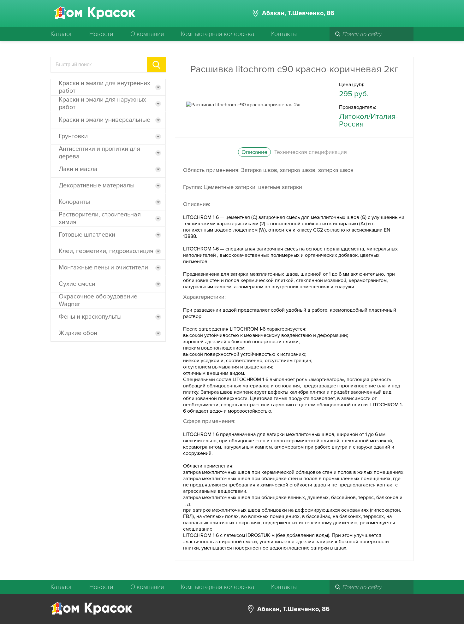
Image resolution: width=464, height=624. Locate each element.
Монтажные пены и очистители (103, 267)
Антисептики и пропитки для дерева (99, 152)
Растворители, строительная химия (100, 218)
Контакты (284, 34)
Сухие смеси (77, 284)
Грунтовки (73, 136)
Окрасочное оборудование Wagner (98, 300)
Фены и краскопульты (90, 317)
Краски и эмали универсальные (104, 120)
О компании (147, 34)
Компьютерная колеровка (217, 34)
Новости (101, 34)
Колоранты (74, 202)
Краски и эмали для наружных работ (102, 103)
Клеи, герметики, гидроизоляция (106, 251)
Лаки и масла (78, 169)
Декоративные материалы (96, 185)
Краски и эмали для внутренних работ (104, 87)
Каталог (61, 34)
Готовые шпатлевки (87, 234)
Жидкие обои (78, 333)
